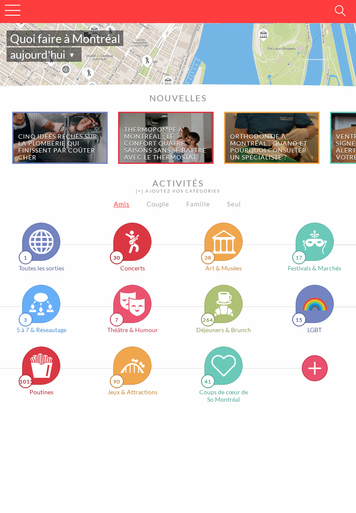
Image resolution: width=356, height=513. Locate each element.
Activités (178, 185)
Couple (158, 204)
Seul (234, 204)
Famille (198, 204)
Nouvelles (178, 98)
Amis (122, 204)
